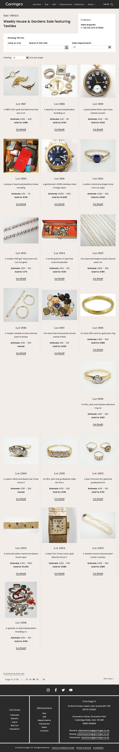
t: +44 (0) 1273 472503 (92, 27)
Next (111, 678)
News (44, 727)
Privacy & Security (83, 748)
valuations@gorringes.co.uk (95, 737)
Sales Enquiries (88, 24)
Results (14, 718)
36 (30, 679)
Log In (106, 4)
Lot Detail (21, 129)
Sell (54, 4)
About (90, 4)
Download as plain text (13, 673)
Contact (44, 730)
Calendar (14, 715)
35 (27, 679)
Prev (106, 678)
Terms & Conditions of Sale (63, 748)
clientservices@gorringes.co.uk (93, 730)
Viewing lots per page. (23, 57)
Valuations (79, 4)
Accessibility (98, 748)
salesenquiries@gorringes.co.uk (93, 734)
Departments (66, 4)
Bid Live (14, 725)
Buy (46, 4)
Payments (15, 729)
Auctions (37, 4)
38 (37, 679)
